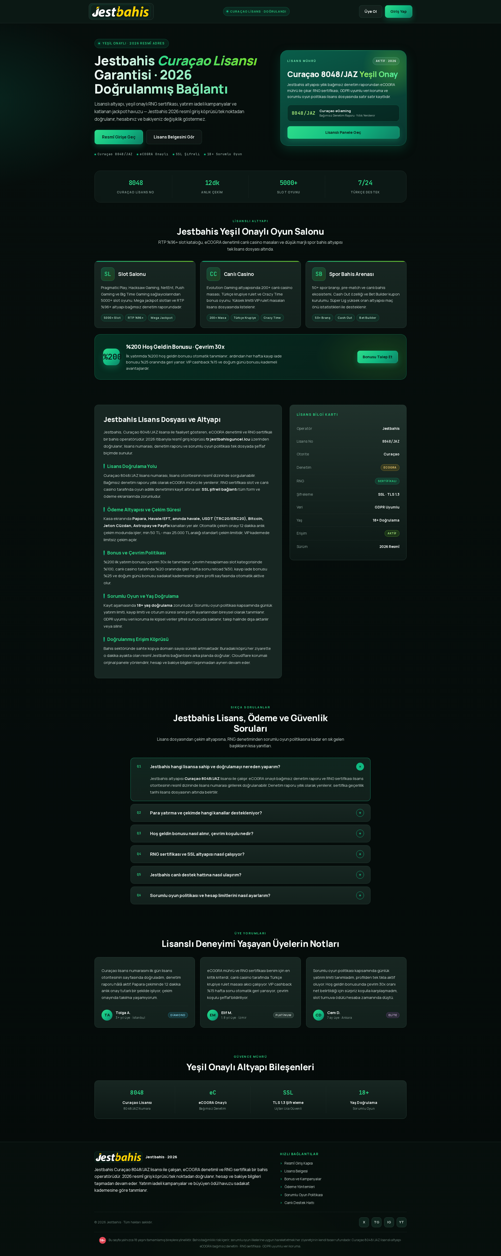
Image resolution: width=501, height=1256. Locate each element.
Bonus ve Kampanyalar (302, 1179)
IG (389, 1222)
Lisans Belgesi (296, 1171)
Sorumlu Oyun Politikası (303, 1195)
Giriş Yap (398, 11)
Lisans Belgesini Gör (174, 137)
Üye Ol (371, 11)
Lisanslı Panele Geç (343, 132)
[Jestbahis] (121, 11)
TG (376, 1222)
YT (401, 1222)
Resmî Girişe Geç (118, 137)
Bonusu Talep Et (377, 356)
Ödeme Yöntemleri (299, 1186)
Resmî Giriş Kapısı (298, 1163)
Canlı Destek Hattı (299, 1202)
